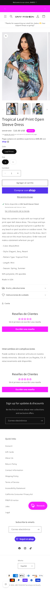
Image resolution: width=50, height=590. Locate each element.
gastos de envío (9, 134)
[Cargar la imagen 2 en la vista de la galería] (25, 108)
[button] (5, 16)
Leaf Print (9, 151)
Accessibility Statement (15, 488)
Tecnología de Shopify (33, 585)
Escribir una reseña (25, 329)
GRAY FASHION (20, 585)
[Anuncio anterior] (5, 9)
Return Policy (11, 464)
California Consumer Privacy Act (19, 494)
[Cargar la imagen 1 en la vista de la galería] (12, 108)
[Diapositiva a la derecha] (47, 109)
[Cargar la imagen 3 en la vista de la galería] (37, 108)
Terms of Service (12, 482)
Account (8, 446)
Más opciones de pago (25, 197)
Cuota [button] (7, 303)
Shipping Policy (12, 476)
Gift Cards (9, 452)
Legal (7, 512)
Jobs (7, 506)
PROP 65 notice (11, 500)
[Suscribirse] (42, 421)
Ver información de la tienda (17, 211)
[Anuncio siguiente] (45, 9)
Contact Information (14, 470)
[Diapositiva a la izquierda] (3, 109)
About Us (9, 458)
